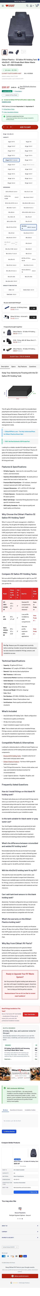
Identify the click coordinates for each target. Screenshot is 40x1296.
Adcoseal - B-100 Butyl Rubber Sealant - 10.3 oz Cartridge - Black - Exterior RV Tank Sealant (19, 307)
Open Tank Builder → (30, 1014)
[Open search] (27, 6)
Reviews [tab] (5, 1110)
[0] (36, 6)
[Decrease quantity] (3, 127)
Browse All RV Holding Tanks (12, 756)
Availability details (6, 102)
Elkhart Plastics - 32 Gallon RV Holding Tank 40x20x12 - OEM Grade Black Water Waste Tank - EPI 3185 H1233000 (25, 331)
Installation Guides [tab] (30, 1110)
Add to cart (25, 127)
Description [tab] (5, 366)
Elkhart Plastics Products (11, 761)
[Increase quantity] (10, 127)
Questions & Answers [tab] (16, 1110)
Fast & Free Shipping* (20, 1)
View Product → (35, 618)
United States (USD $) (8, 1247)
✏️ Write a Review (9, 1131)
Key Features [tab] (22, 366)
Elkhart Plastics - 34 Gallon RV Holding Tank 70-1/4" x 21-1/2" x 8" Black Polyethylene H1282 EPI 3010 (25, 349)
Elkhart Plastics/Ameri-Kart (11, 73)
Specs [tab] (13, 366)
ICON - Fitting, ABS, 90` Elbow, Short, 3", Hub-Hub (25, 340)
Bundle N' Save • (20, 356)
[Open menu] (3, 6)
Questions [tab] (32, 366)
